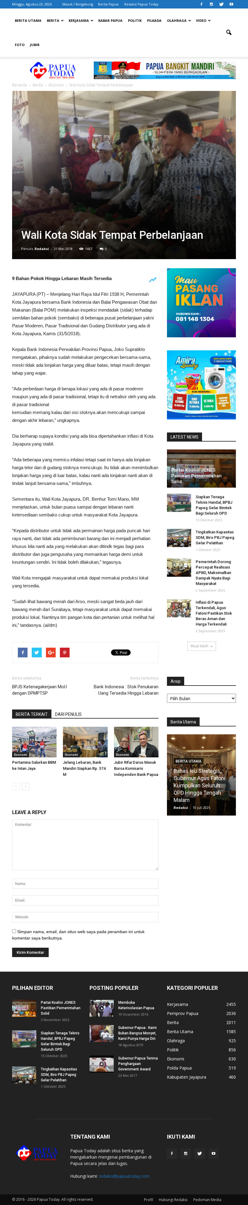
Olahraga (177, 20)
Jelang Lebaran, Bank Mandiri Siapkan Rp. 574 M (84, 768)
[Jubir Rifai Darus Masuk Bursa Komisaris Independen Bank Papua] (136, 742)
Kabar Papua (110, 20)
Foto (19, 44)
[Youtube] (231, 4)
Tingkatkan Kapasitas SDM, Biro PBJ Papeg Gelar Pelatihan (215, 537)
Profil (148, 1199)
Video (201, 20)
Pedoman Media (207, 1199)
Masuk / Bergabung (77, 4)
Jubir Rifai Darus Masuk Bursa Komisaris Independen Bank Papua (136, 768)
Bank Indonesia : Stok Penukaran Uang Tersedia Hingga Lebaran (126, 690)
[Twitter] (221, 4)
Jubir (35, 44)
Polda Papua (179, 1068)
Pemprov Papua (182, 1013)
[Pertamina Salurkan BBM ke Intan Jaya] (34, 742)
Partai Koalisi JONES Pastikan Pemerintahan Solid (196, 475)
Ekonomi (20, 755)
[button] (228, 32)
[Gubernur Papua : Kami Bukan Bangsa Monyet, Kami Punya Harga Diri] (102, 1033)
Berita (53, 20)
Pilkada (154, 20)
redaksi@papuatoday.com (124, 1176)
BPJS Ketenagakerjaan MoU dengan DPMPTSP (39, 690)
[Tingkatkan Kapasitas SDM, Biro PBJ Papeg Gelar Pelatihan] (179, 538)
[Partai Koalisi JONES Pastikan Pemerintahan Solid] (24, 1008)
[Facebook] (201, 4)
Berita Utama (28, 20)
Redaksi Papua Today (141, 4)
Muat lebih (199, 646)
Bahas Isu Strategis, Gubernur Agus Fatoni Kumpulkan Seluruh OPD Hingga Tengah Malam (199, 785)
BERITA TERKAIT (32, 714)
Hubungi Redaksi (173, 1199)
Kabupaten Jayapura (186, 1077)
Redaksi (41, 248)
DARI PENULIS (68, 714)
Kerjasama (79, 20)
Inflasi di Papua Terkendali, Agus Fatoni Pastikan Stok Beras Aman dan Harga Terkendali (214, 613)
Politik (135, 20)
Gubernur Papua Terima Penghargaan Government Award (138, 1063)
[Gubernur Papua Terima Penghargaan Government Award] (102, 1064)
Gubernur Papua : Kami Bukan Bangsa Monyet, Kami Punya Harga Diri (137, 1033)
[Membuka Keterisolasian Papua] (102, 1008)
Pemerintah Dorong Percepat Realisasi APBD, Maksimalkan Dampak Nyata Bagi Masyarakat (213, 572)
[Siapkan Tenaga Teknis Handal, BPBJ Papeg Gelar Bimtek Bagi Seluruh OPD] (179, 503)
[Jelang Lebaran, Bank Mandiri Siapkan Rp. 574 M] (85, 742)
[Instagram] (211, 4)
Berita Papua (108, 4)
